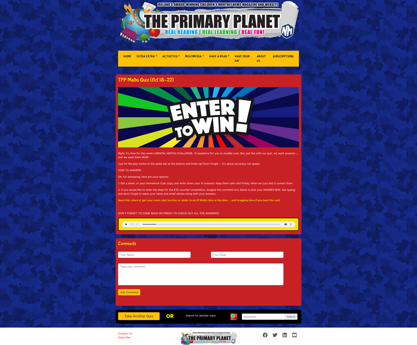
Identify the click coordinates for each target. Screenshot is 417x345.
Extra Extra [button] (146, 56)
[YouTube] (294, 335)
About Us (261, 59)
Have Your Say (242, 59)
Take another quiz (138, 316)
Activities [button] (170, 56)
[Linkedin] (284, 335)
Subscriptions (283, 56)
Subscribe (124, 337)
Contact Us (125, 333)
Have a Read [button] (218, 56)
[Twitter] (275, 335)
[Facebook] (265, 335)
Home (128, 56)
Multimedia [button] (193, 56)
